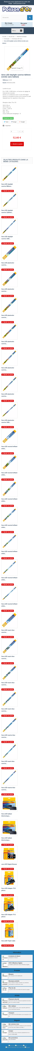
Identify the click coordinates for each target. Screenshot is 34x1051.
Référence (5, 80)
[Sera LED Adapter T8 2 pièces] (9, 878)
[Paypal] (27, 1047)
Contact (11, 1031)
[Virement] (12, 1045)
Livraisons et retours (14, 956)
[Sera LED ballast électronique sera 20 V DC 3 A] (9, 803)
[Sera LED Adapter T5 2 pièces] (9, 904)
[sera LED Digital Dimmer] (9, 854)
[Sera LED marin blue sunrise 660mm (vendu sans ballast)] (9, 672)
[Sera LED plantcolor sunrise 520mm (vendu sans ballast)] (9, 279)
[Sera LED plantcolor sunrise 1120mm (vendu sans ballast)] (9, 384)
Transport (11, 1013)
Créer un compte (9, 24)
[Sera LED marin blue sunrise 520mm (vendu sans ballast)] (9, 646)
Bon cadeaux (12, 1006)
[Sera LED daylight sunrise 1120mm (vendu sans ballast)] (9, 200)
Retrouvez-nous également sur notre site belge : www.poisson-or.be (17, 2)
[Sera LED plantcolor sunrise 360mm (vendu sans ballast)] (9, 252)
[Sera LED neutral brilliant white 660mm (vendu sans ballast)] (9, 489)
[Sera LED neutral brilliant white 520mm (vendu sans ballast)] (9, 462)
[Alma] (15, 1047)
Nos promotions (13, 1038)
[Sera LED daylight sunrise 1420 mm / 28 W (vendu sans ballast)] (9, 226)
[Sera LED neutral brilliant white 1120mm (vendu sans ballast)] (9, 567)
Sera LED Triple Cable (8, 941)
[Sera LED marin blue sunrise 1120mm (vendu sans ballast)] (9, 751)
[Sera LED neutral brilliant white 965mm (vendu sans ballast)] (9, 541)
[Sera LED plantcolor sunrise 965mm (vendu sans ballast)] (9, 357)
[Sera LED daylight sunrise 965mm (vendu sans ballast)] (9, 174)
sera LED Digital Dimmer (9, 864)
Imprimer (8, 125)
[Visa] (25, 1045)
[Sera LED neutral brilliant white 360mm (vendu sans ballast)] (9, 436)
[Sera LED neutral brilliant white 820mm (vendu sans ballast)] (9, 515)
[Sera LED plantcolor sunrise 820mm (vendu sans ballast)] (9, 331)
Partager (14, 122)
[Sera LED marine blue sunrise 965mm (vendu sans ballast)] (9, 725)
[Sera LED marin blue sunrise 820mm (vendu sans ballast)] (9, 699)
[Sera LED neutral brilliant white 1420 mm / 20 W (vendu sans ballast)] (9, 594)
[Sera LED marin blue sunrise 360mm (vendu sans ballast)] (9, 620)
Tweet (6, 122)
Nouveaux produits (14, 981)
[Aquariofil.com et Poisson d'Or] (17, 9)
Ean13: (5, 82)
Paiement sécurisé (14, 999)
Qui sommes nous (14, 1024)
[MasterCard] (19, 1045)
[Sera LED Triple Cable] (9, 930)
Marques (11, 974)
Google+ (22, 122)
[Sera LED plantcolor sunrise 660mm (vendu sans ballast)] (9, 305)
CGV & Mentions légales (15, 963)
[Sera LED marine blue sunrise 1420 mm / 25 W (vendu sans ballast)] (9, 777)
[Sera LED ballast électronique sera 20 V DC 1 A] (9, 828)
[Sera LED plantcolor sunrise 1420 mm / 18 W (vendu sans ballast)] (9, 410)
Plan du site (12, 988)
